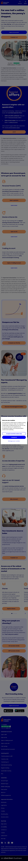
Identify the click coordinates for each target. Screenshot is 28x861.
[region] (14, 430)
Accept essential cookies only (14, 433)
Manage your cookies (14, 441)
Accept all (14, 437)
